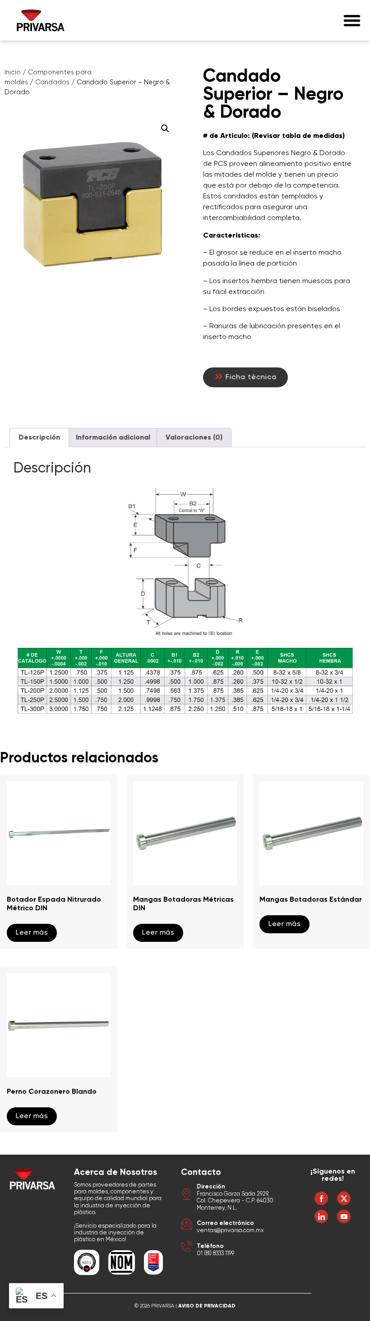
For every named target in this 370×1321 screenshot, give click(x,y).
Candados (52, 82)
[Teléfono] (186, 1248)
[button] (351, 20)
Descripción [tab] (39, 437)
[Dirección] (186, 1195)
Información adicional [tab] (113, 437)
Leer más (32, 932)
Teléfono (210, 1246)
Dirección (211, 1187)
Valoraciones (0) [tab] (194, 437)
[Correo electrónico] (186, 1225)
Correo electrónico (225, 1223)
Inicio (13, 72)
